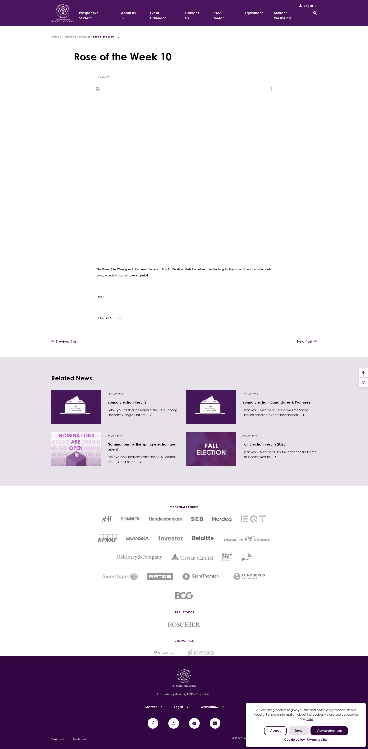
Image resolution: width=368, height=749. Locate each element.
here (309, 719)
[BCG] (184, 595)
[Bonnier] (130, 519)
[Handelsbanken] (165, 519)
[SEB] (197, 519)
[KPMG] (107, 538)
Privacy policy (317, 740)
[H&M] (107, 519)
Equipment (254, 13)
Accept (275, 730)
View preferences (329, 730)
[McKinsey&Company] (139, 557)
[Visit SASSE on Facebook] (363, 372)
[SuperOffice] (164, 652)
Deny (298, 730)
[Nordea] (222, 519)
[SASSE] (62, 13)
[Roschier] (183, 624)
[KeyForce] (201, 652)
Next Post (305, 341)
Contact (151, 707)
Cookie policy (294, 740)
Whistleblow (209, 707)
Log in (178, 707)
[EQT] (253, 519)
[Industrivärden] (247, 538)
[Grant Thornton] (203, 576)
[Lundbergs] (249, 576)
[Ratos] (160, 576)
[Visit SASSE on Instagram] (363, 382)
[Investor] (170, 538)
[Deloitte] (203, 538)
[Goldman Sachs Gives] (227, 557)
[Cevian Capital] (192, 557)
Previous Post (66, 341)
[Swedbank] (120, 576)
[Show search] (315, 13)
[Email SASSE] (194, 723)
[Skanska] (137, 538)
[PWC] (247, 557)
